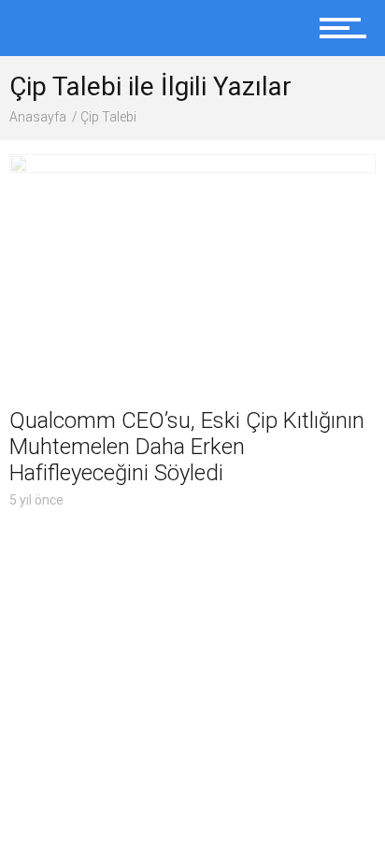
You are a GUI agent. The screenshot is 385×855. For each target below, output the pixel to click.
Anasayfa (37, 116)
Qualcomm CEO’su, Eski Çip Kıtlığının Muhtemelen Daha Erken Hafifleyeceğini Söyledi (186, 446)
